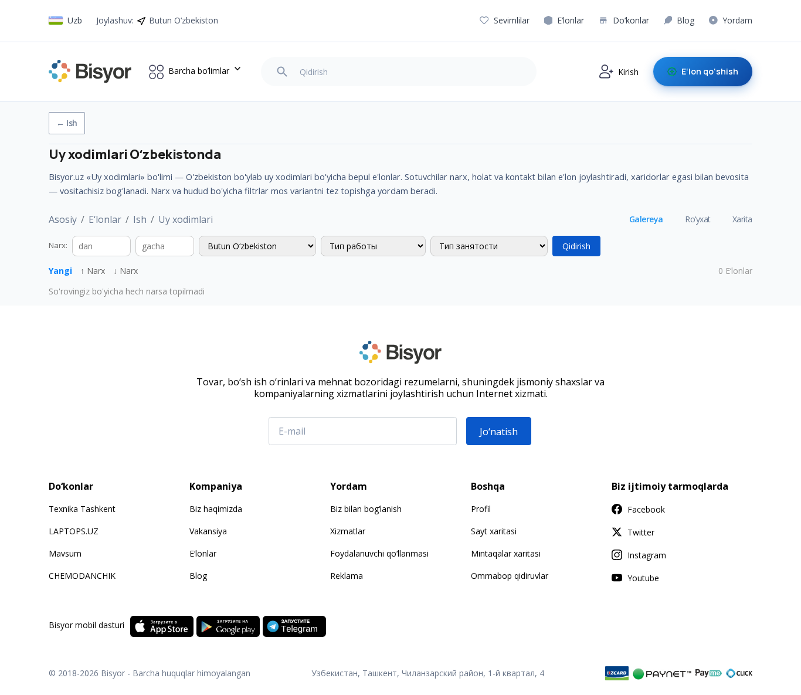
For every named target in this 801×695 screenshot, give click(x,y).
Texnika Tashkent (82, 508)
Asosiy (63, 219)
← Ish (66, 122)
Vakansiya (208, 531)
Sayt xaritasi (494, 531)
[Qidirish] (282, 72)
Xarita (742, 219)
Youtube (643, 578)
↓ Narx (125, 270)
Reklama (346, 575)
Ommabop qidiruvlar (509, 575)
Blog (198, 575)
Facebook (646, 509)
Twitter (640, 532)
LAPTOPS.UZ (74, 531)
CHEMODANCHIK (82, 575)
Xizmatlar (347, 531)
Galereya (646, 219)
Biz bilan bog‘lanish (366, 508)
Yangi (60, 270)
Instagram (646, 555)
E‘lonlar (105, 219)
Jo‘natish (499, 431)
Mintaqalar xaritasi (506, 553)
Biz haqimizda (215, 508)
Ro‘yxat (698, 219)
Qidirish (576, 246)
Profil (481, 508)
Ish (140, 219)
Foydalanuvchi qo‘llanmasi (379, 553)
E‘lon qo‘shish (709, 71)
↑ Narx (92, 270)
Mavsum (65, 553)
